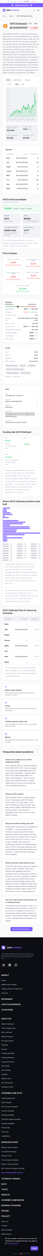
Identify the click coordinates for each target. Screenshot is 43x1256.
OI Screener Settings (8, 1152)
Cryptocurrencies (11, 1004)
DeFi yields (5, 1066)
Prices (3, 980)
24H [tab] (17, 84)
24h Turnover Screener (9, 1107)
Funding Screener (7, 1115)
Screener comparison (12, 1200)
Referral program (11, 1205)
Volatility (4, 1074)
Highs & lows (6, 1079)
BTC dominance (7, 1083)
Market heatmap (7, 1024)
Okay (34, 1248)
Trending (4, 1045)
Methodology (6, 1234)
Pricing (5, 1211)
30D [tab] (22, 84)
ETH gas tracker (7, 1041)
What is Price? (6, 1156)
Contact (4, 1226)
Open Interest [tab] (17, 80)
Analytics (6, 1019)
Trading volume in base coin (11, 989)
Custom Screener (7, 1111)
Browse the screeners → (22, 929)
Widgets (5, 1195)
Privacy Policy (13, 1243)
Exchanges (6, 999)
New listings (6, 1070)
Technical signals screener (11, 1119)
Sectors (4, 1049)
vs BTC (10, 84)
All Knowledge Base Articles (12, 1173)
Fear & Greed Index (8, 1028)
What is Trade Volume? (9, 1164)
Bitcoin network (7, 1037)
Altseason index (7, 1087)
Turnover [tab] (27, 80)
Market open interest (9, 985)
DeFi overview (6, 1032)
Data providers (6, 1230)
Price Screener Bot (8, 1098)
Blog (3, 1184)
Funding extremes (7, 1053)
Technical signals (10, 1179)
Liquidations (5, 1136)
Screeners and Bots (11, 1093)
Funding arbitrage (7, 1124)
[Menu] (38, 10)
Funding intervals (7, 1058)
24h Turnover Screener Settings (12, 1168)
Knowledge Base (9, 1142)
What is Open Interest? (9, 1147)
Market (5, 975)
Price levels (5, 1128)
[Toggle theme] (34, 10)
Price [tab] (8, 80)
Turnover (4, 993)
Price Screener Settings (9, 1160)
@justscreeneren (22, 5)
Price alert (5, 1132)
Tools (4, 1189)
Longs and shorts (7, 1062)
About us (4, 1221)
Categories (7, 1010)
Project (5, 1216)
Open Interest (6, 1103)
